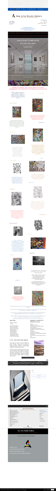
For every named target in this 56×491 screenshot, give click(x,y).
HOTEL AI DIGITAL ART (12, 415)
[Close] (55, 489)
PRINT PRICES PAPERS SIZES (13, 419)
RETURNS (11, 425)
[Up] (47, 360)
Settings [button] (45, 489)
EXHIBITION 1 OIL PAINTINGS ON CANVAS (14, 410)
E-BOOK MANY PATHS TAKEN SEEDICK (13, 422)
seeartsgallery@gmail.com (28, 27)
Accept (52, 489)
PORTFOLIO (11, 418)
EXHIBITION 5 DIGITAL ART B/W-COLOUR (14, 413)
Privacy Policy (24, 489)
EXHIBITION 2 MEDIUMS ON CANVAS (13, 411)
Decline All (48, 489)
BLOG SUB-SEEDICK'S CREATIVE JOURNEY (14, 421)
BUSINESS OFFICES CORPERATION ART (14, 416)
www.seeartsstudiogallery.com (28, 30)
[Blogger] (9, 9)
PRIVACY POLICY (11, 424)
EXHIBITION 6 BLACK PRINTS (13, 414)
